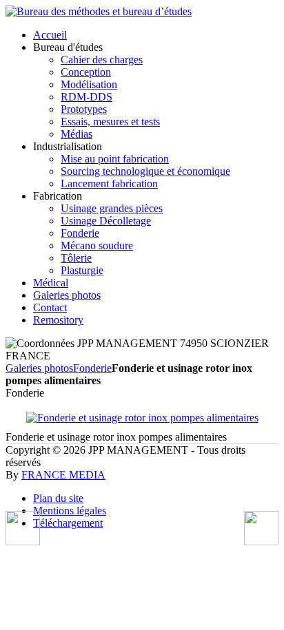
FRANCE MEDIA (63, 475)
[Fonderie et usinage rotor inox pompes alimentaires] (142, 417)
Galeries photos (39, 368)
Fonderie (92, 368)
